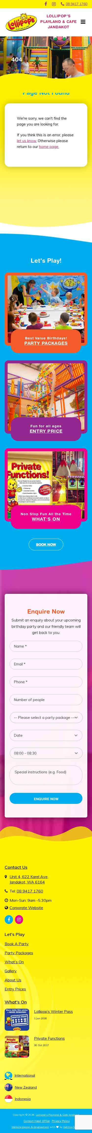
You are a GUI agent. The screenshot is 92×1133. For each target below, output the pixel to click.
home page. (49, 146)
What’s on (14, 961)
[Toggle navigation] (83, 21)
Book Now (46, 544)
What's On (16, 1002)
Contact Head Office (37, 1121)
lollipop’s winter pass (53, 1011)
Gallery (11, 970)
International (25, 1075)
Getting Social (71, 1127)
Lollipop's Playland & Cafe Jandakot (57, 1114)
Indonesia (23, 1099)
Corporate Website (26, 907)
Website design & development (30, 1127)
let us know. (27, 140)
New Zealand (26, 1087)
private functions (49, 1038)
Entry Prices (15, 988)
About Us (13, 979)
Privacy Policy (61, 1121)
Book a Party (17, 943)
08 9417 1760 (76, 4)
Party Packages (19, 952)
